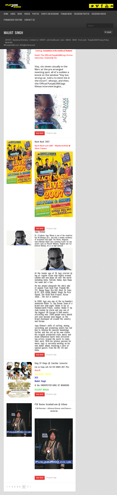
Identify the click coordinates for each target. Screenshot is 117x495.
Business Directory (20, 40)
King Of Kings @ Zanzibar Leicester (51, 363)
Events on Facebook (50, 13)
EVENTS (43, 40)
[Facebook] (102, 6)
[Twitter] (92, 6)
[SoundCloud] (111, 6)
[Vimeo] (97, 6)
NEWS (74, 40)
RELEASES (8, 42)
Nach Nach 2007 (42, 141)
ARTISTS (8, 40)
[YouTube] (106, 6)
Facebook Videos (99, 13)
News (20, 13)
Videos (27, 13)
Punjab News (66, 13)
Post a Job (82, 40)
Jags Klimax (67, 55)
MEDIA (68, 40)
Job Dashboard (53, 40)
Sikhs (12, 13)
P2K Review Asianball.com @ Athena (51, 404)
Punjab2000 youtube (13, 19)
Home (6, 13)
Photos (35, 13)
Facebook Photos (81, 13)
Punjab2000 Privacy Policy (98, 40)
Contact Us (29, 19)
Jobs (62, 40)
